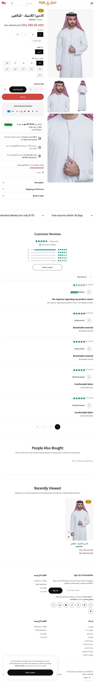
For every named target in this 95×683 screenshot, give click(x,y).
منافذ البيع (90, 634)
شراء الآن (23, 97)
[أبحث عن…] (12, 3)
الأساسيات (43, 591)
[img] (79, 285)
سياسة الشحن (88, 648)
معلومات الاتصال (88, 655)
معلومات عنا (89, 630)
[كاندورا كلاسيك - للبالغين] (79, 519)
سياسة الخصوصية (87, 651)
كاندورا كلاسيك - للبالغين (79, 543)
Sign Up (55, 591)
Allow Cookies (30, 672)
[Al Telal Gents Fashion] (47, 3)
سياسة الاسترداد (88, 644)
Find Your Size (39, 84)
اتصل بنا (90, 627)
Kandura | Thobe (40, 581)
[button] (32, 20)
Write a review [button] (47, 267)
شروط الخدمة (88, 641)
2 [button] (50, 427)
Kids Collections (41, 584)
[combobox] (21, 3)
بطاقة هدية (43, 588)
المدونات (90, 637)
